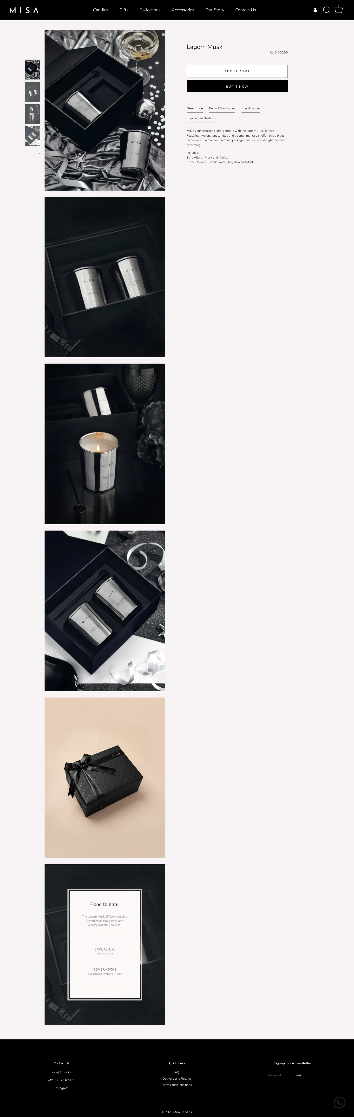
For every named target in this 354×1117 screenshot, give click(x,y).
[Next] (39, 153)
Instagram (61, 1088)
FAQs (177, 1072)
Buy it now (237, 87)
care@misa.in (61, 1072)
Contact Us (245, 10)
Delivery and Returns (177, 1079)
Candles (100, 10)
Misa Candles (182, 1112)
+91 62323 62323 (61, 1080)
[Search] (326, 10)
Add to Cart (237, 71)
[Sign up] (299, 1075)
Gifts (124, 10)
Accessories (183, 10)
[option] (32, 71)
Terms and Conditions (177, 1085)
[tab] (195, 109)
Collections (150, 10)
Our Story (214, 10)
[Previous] (19, 100)
